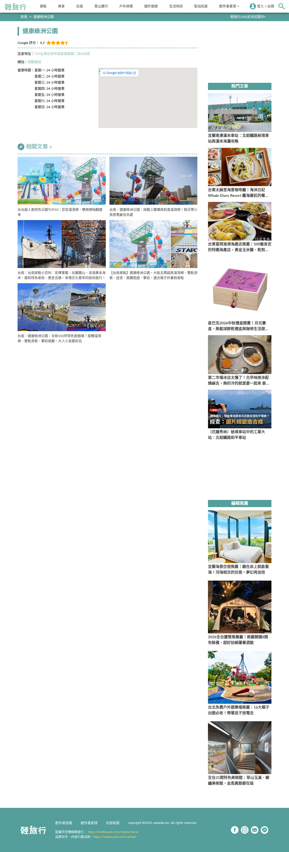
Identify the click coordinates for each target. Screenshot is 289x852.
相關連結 (34, 62)
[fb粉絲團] (235, 830)
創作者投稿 (63, 823)
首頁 (24, 17)
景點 (43, 6)
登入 (260, 6)
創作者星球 (227, 6)
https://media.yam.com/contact (114, 836)
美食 (61, 6)
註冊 (270, 6)
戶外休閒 (126, 6)
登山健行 (101, 6)
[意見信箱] (255, 830)
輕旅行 (15, 7)
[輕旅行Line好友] (264, 830)
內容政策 (113, 823)
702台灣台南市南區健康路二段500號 (62, 54)
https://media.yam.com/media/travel (113, 832)
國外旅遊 (151, 6)
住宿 (79, 6)
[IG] (245, 830)
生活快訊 (176, 6)
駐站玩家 (201, 6)
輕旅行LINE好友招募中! (247, 17)
